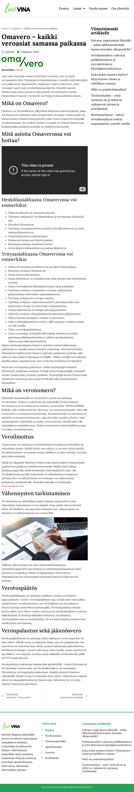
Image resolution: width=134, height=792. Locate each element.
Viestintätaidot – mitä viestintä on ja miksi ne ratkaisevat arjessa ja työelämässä (104, 768)
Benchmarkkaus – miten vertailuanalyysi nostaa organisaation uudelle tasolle (110, 119)
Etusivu (64, 8)
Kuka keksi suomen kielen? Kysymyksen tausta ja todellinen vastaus (109, 79)
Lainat (77, 8)
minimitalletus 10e (13, 486)
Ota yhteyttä (120, 8)
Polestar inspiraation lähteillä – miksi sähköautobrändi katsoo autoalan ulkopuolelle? (111, 45)
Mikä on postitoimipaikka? (109, 89)
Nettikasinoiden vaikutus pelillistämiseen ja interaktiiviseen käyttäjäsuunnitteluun (107, 743)
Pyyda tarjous (98, 8)
